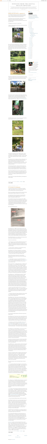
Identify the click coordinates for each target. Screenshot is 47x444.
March (31, 43)
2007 (30, 58)
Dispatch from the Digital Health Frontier (23, 4)
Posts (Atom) (13, 439)
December (31, 28)
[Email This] (8, 182)
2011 (30, 53)
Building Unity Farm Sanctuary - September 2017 (16, 13)
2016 (30, 47)
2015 (30, 48)
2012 (30, 52)
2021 (30, 22)
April (31, 42)
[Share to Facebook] (11, 182)
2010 (30, 54)
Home (18, 435)
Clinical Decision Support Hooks (14, 394)
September (31, 32)
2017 (30, 27)
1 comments (21, 181)
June (31, 40)
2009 (30, 55)
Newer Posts (9, 435)
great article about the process (23, 98)
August (31, 37)
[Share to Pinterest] (12, 182)
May (31, 41)
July (30, 38)
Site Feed (30, 11)
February (31, 44)
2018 (30, 26)
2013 (30, 51)
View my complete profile (33, 72)
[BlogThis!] (9, 182)
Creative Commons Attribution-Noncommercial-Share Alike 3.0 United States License (34, 17)
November (31, 29)
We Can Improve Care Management (14, 187)
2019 (30, 25)
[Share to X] (10, 182)
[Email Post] (23, 181)
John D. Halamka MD (34, 15)
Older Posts (25, 435)
